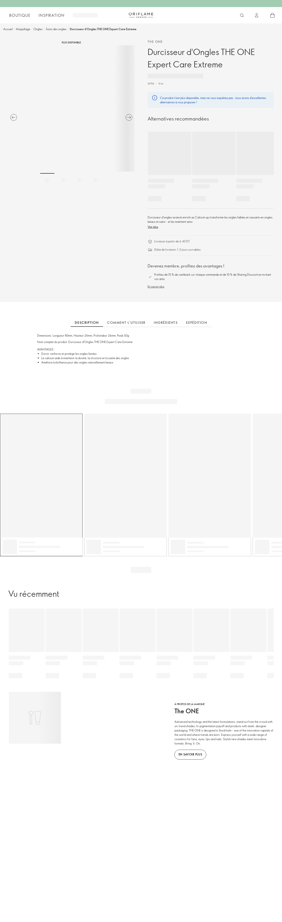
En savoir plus (156, 286)
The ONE (155, 42)
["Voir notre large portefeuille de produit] (242, 15)
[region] (71, 108)
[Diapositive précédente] (13, 117)
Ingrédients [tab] (166, 322)
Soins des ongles (56, 29)
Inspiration (52, 15)
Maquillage (23, 29)
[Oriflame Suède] (141, 15)
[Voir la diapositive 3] (79, 180)
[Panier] (272, 15)
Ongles (38, 29)
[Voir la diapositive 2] (63, 180)
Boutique (19, 15)
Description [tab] (87, 322)
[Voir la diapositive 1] (47, 180)
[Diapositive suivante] (129, 117)
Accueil (8, 29)
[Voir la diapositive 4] (95, 180)
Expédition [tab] (196, 322)
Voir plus (153, 227)
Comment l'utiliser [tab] (126, 322)
